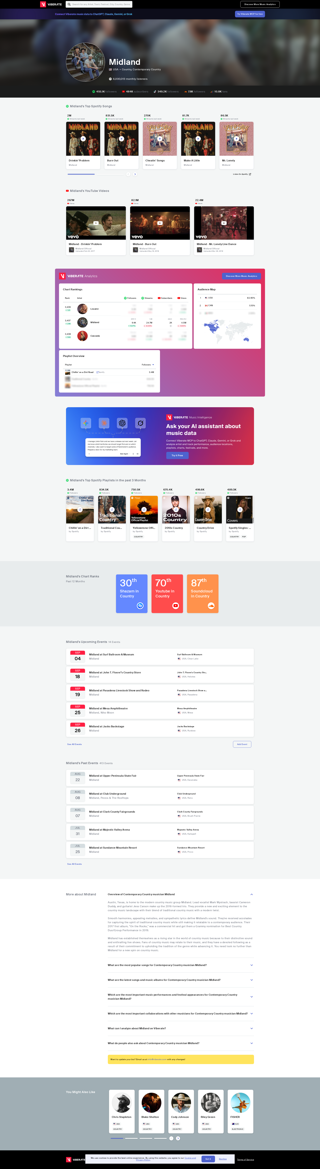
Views (183, 298)
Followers (131, 298)
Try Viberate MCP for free (250, 14)
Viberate (51, 4)
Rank (67, 298)
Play (83, 138)
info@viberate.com (157, 1059)
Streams (148, 298)
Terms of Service (245, 1159)
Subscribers (166, 298)
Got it (208, 1159)
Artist (79, 298)
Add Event (242, 744)
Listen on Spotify (240, 174)
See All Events (74, 744)
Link (97, 372)
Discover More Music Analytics (260, 4)
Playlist (68, 364)
